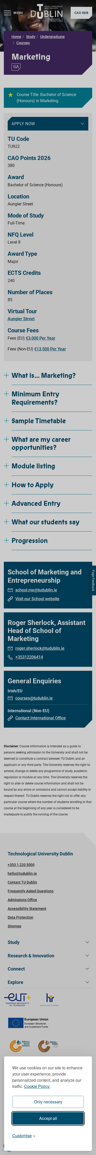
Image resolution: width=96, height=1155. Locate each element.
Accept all (48, 1118)
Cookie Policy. (37, 1086)
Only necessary (48, 1102)
